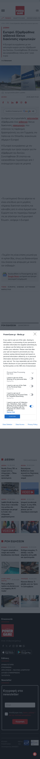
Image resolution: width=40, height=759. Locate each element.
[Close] (36, 335)
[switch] (31, 378)
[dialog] (20, 379)
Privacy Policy (32, 424)
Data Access (20, 424)
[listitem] (20, 373)
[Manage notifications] (35, 754)
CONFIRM (12, 416)
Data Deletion (7, 424)
